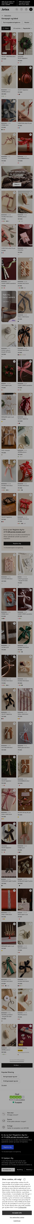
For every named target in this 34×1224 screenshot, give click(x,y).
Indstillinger (17, 1221)
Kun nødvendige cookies (17, 1217)
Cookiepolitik (22, 1207)
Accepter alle (17, 1213)
